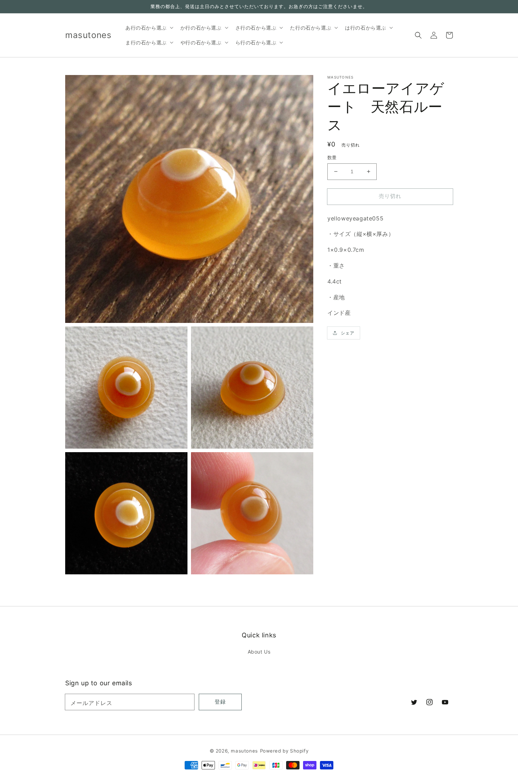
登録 (220, 701)
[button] (418, 35)
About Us (259, 652)
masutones (244, 751)
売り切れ (390, 196)
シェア (347, 333)
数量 (332, 157)
